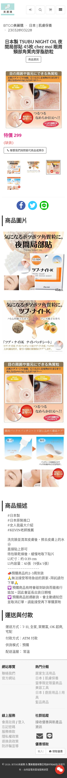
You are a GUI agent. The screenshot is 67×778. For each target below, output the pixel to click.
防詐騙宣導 (10, 746)
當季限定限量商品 (48, 683)
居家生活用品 (45, 673)
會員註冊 (8, 722)
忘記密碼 (8, 727)
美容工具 (42, 688)
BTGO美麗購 (13, 26)
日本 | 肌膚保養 (40, 26)
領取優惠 (57, 751)
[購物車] (50, 10)
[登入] (30, 10)
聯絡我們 (8, 673)
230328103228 (20, 30)
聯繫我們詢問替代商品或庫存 (27, 150)
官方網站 (8, 678)
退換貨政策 (10, 741)
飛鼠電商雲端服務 (35, 769)
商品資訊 (33, 59)
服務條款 (8, 731)
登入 (21, 722)
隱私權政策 (10, 736)
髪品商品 (42, 702)
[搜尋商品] (40, 10)
